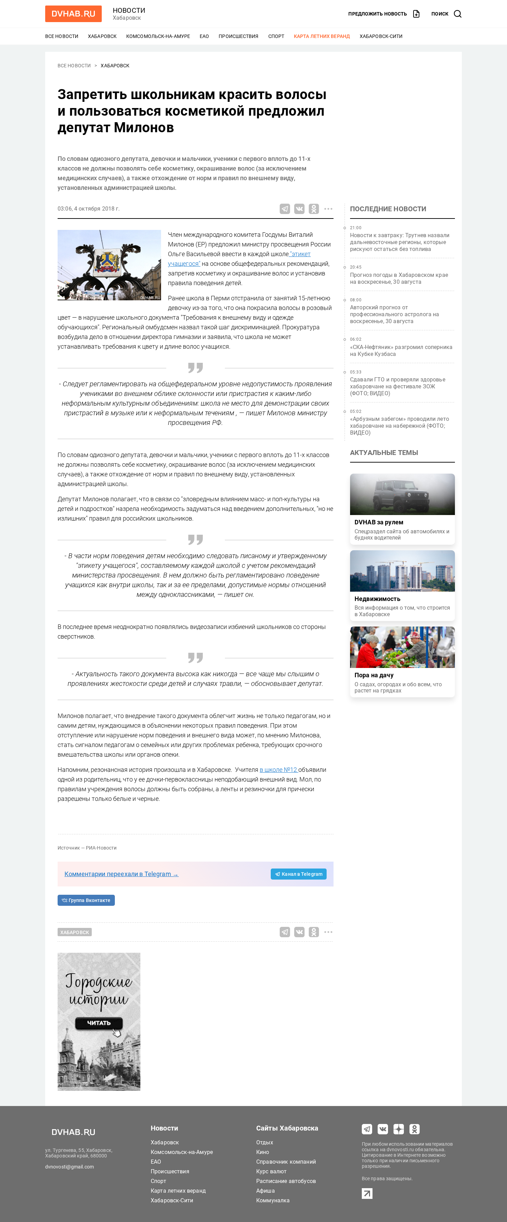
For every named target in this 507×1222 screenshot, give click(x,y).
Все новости (61, 36)
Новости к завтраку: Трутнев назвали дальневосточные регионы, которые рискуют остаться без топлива (399, 242)
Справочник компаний (286, 1161)
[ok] (414, 1129)
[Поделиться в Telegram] (285, 209)
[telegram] (367, 1129)
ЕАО (204, 36)
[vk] (383, 1129)
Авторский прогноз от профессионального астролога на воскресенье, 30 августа (394, 314)
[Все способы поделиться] (328, 209)
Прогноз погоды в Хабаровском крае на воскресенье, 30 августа (399, 278)
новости (129, 10)
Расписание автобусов (286, 1181)
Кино (262, 1152)
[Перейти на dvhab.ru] (73, 14)
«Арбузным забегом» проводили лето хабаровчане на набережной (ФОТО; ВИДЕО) (399, 426)
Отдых (264, 1142)
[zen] (399, 1129)
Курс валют (271, 1171)
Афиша (265, 1190)
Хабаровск (102, 36)
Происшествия (238, 36)
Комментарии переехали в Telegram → (121, 873)
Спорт (276, 36)
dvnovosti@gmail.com (69, 1167)
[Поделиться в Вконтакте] (299, 209)
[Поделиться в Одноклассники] (314, 209)
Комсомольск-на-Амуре (158, 36)
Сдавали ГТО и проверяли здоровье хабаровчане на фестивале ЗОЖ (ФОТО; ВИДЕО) (397, 386)
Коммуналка (273, 1200)
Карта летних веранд (322, 36)
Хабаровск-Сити (381, 36)
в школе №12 (279, 769)
